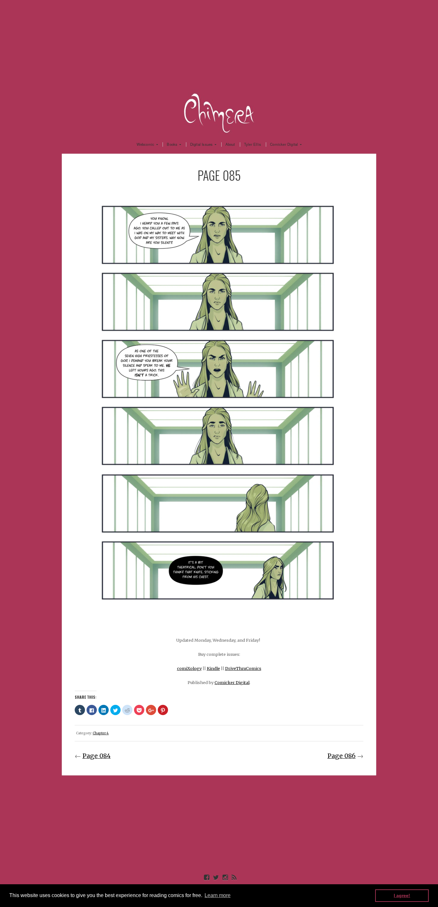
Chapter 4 (101, 733)
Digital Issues (201, 144)
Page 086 (341, 756)
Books (172, 144)
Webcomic (146, 144)
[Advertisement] (219, 45)
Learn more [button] (218, 895)
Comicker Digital (284, 144)
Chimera (219, 112)
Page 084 (96, 756)
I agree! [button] (402, 895)
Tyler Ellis (252, 144)
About (230, 144)
